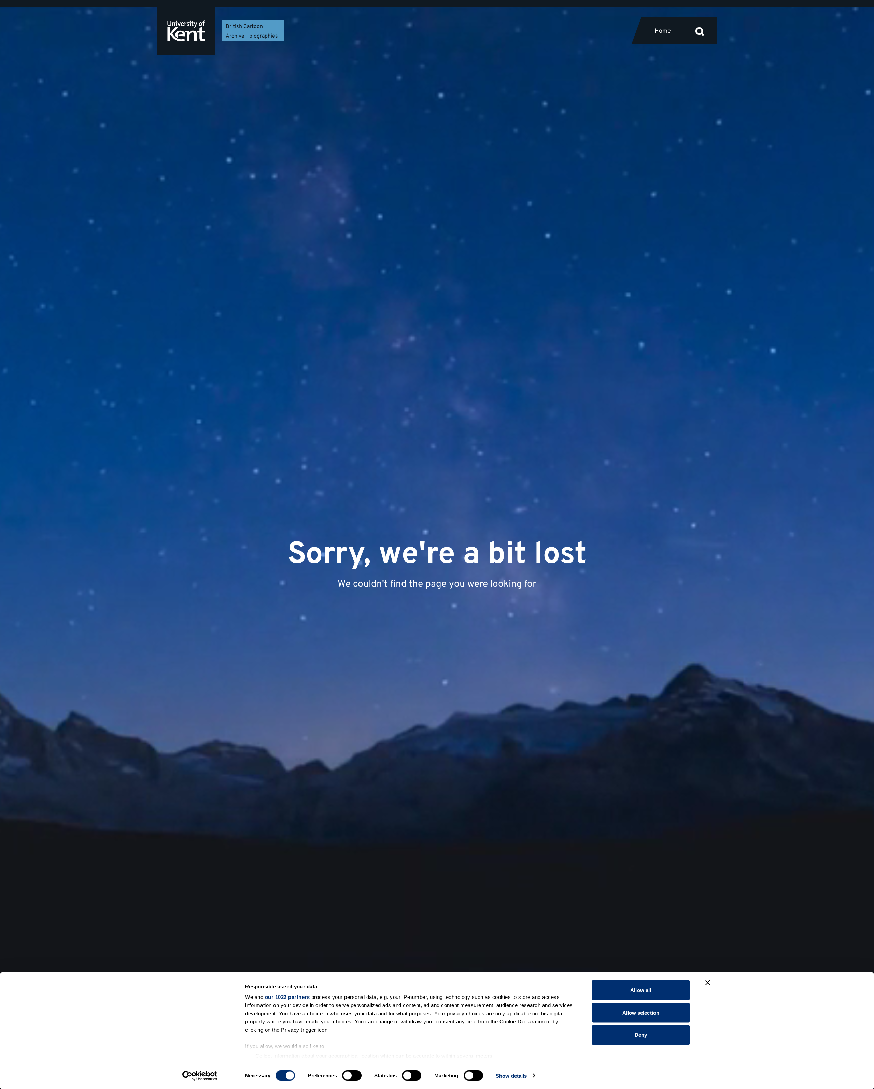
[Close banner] (707, 982)
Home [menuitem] (662, 31)
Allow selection (641, 1012)
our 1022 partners (287, 997)
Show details (511, 1075)
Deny (641, 1035)
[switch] (352, 1075)
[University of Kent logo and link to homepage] (186, 31)
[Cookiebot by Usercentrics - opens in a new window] (200, 1076)
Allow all (640, 990)
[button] (699, 30)
